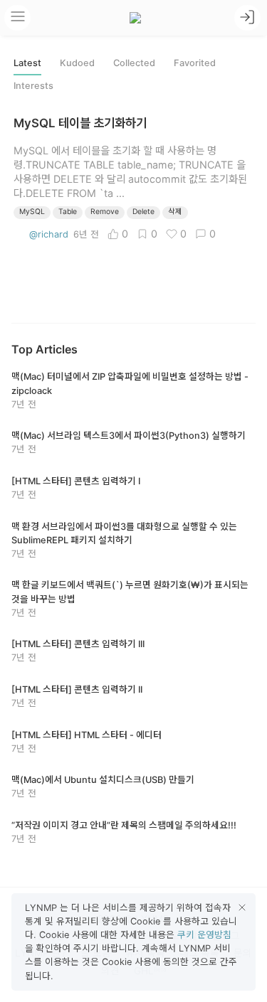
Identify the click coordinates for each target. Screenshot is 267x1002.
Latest (27, 63)
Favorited (195, 63)
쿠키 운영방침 (204, 934)
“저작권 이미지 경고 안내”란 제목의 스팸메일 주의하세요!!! (123, 825)
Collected (134, 63)
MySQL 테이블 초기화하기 (80, 123)
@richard (48, 234)
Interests (33, 85)
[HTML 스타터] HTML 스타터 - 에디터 (86, 735)
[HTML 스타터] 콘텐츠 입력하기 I (75, 481)
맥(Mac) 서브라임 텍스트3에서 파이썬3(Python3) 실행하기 (128, 435)
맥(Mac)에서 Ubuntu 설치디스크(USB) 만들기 (102, 779)
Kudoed (77, 63)
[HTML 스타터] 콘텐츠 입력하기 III (78, 644)
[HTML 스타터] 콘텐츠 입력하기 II (76, 689)
